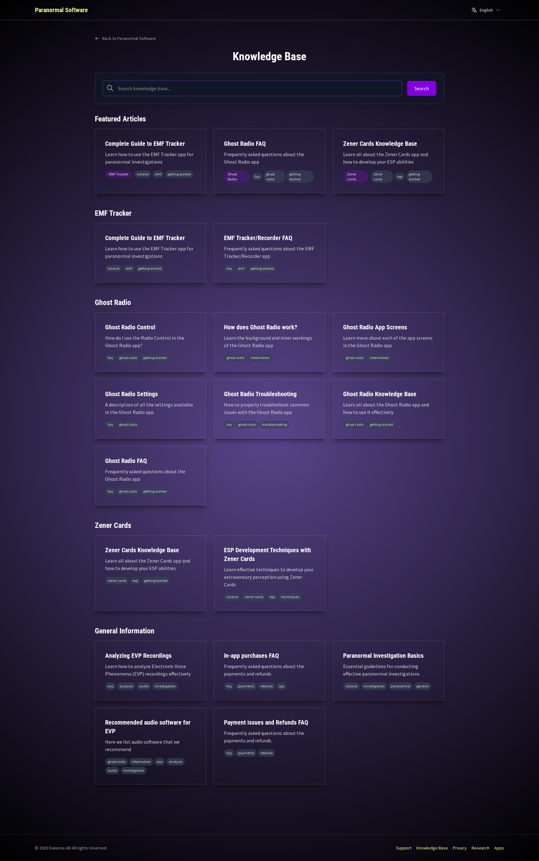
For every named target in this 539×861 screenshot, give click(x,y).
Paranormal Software (61, 10)
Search (422, 88)
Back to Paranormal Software (129, 38)
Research (480, 848)
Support (403, 848)
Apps (499, 848)
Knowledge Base (432, 848)
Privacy (460, 848)
